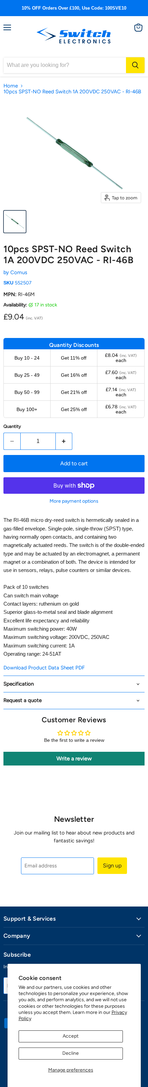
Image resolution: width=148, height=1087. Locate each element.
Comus (18, 272)
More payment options (74, 501)
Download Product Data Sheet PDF (44, 668)
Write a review (74, 758)
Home (10, 86)
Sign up (112, 865)
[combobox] (64, 65)
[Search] (135, 65)
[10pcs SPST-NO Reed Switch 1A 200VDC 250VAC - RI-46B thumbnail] (15, 222)
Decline (70, 1053)
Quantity (12, 426)
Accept (70, 1036)
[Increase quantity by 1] (64, 441)
